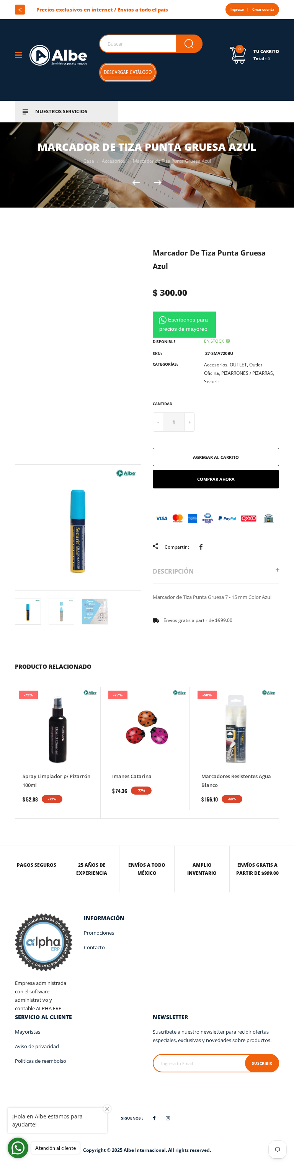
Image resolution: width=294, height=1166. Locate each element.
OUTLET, (239, 364)
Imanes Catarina (132, 776)
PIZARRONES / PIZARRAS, (247, 373)
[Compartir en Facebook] (202, 547)
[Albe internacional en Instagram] (56, 9)
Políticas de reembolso (40, 1060)
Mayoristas (27, 1031)
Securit (211, 381)
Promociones (99, 932)
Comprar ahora (216, 479)
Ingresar (237, 9)
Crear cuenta (263, 9)
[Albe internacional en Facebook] (42, 9)
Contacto (94, 947)
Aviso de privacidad (37, 1046)
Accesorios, (216, 364)
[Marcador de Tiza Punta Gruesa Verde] (139, 182)
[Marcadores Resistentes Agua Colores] (158, 182)
